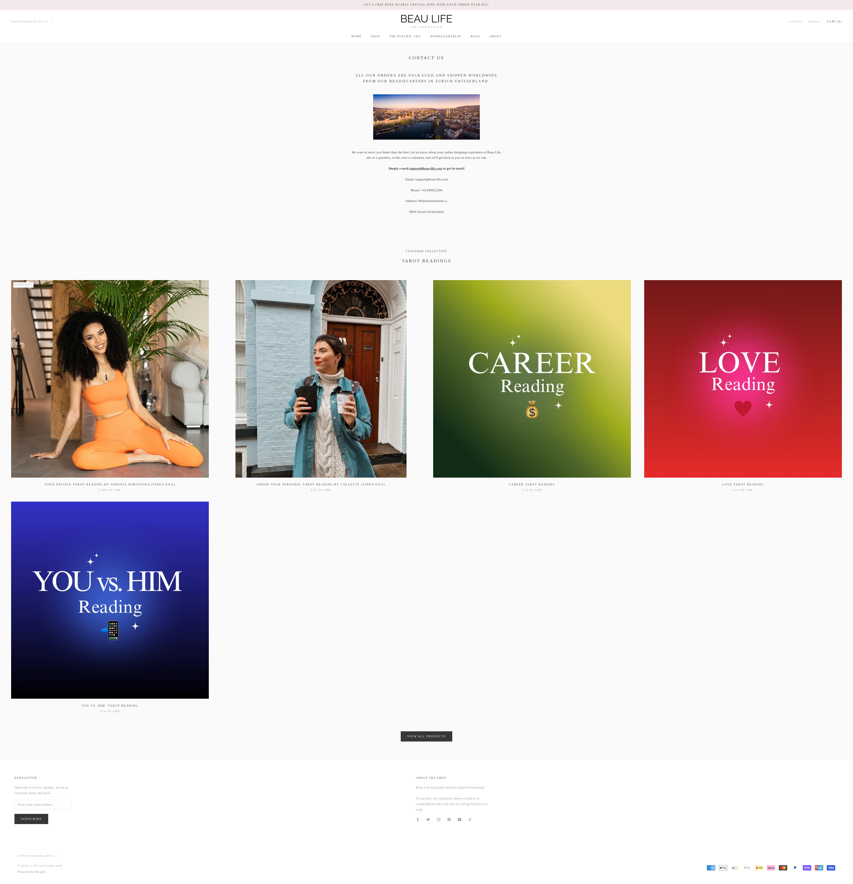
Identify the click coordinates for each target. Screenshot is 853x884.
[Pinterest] (449, 819)
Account (795, 21)
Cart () (834, 21)
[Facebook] (417, 819)
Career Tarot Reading (532, 484)
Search (814, 21)
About (496, 36)
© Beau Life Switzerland (40, 865)
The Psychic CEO (405, 36)
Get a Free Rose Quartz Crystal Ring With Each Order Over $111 (426, 4)
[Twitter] (428, 819)
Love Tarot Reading (743, 484)
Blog (475, 36)
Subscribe (31, 819)
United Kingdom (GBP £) (29, 21)
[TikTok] (470, 819)
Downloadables (445, 36)
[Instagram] (438, 819)
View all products (426, 736)
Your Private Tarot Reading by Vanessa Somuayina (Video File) (110, 484)
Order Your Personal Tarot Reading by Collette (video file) (321, 484)
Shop (375, 36)
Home (356, 36)
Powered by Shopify (32, 872)
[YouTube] (459, 819)
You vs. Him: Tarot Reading (110, 705)
